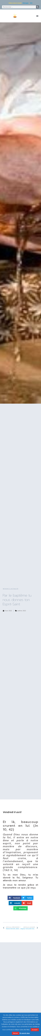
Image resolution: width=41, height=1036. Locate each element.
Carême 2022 (21, 611)
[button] (37, 16)
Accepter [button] (35, 1029)
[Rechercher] (37, 6)
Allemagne (25, 3)
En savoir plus (25, 1033)
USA (31, 3)
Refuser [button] (15, 1033)
